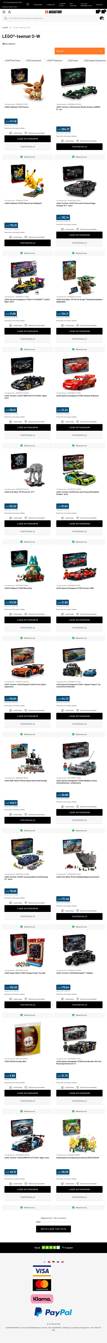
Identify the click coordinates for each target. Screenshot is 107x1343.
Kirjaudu (99, 4)
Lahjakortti (51, 4)
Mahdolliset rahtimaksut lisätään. (14, 128)
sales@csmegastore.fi (81, 1328)
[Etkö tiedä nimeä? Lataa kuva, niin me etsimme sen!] (102, 18)
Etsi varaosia (73, 4)
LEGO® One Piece (12, 60)
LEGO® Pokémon (54, 60)
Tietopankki (37, 4)
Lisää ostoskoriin (27, 138)
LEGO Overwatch (33, 60)
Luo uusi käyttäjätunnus (86, 4)
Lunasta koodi (62, 4)
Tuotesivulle (27, 146)
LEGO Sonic (72, 60)
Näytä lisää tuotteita (53, 1229)
